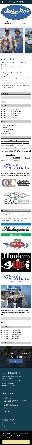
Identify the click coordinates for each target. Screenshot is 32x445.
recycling (21, 151)
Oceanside (13, 150)
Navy (3, 148)
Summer (16, 157)
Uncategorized (7, 133)
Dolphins (23, 143)
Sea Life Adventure (8, 129)
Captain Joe (14, 143)
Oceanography (24, 148)
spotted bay (10, 157)
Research (5, 127)
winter (12, 160)
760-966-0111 (16, 361)
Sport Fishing (7, 131)
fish (14, 145)
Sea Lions (27, 154)
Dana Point (19, 143)
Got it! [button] (16, 442)
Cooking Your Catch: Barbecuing (12, 111)
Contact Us (7, 411)
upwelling (3, 160)
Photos (6, 408)
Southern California (4, 157)
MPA (1, 148)
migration (29, 145)
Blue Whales (14, 141)
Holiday (16, 145)
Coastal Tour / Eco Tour (11, 406)
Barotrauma (6, 141)
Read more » (11, 87)
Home (5, 396)
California (27, 141)
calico (24, 141)
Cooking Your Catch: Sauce (10, 117)
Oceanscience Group (4, 151)
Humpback (20, 145)
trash (24, 157)
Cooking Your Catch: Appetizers (12, 113)
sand (5, 154)
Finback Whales (7, 145)
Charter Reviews (8, 404)
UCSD (27, 157)
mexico (25, 145)
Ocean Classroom (16, 148)
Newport (6, 148)
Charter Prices (8, 403)
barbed (2, 141)
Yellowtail (16, 160)
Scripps (17, 154)
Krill (23, 145)
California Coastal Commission (6, 143)
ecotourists (27, 143)
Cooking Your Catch (8, 125)
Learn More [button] (6, 437)
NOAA (9, 148)
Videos (6, 410)
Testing (21, 157)
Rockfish (2, 154)
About (6, 397)
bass (9, 141)
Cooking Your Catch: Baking (11, 115)
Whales (7, 160)
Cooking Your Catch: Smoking (11, 109)
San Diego (10, 154)
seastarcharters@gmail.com (17, 22)
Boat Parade (20, 141)
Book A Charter (8, 401)
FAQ (5, 407)
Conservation (8, 398)
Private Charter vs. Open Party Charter (15, 400)
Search (3, 101)
